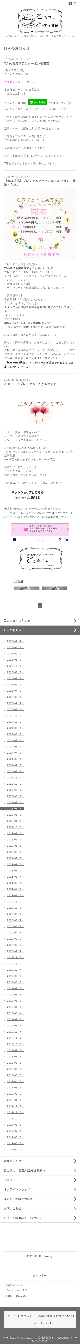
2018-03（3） (15, 1087)
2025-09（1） (15, 672)
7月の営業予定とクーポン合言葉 (27, 63)
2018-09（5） (15, 1050)
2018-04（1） (15, 1081)
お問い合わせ (12, 1208)
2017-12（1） (15, 1106)
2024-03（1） (15, 759)
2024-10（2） (15, 722)
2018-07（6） (15, 1063)
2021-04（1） (15, 889)
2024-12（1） (15, 715)
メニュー (10, 1179)
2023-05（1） (15, 815)
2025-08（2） (15, 678)
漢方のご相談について (18, 1198)
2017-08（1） (15, 1125)
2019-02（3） (15, 1019)
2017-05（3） (15, 1143)
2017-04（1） (15, 1149)
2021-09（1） (15, 864)
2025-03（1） (15, 697)
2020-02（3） (15, 945)
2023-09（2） (15, 790)
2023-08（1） (15, 796)
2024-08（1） (15, 734)
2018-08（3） (15, 1056)
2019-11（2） (15, 963)
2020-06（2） (15, 920)
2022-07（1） (15, 839)
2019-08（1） (15, 982)
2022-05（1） (15, 846)
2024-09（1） (15, 728)
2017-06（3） (15, 1137)
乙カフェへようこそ (17, 620)
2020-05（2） (15, 926)
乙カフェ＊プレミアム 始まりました (30, 384)
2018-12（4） (15, 1032)
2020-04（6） (15, 932)
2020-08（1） (15, 914)
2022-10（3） (15, 827)
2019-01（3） (15, 1025)
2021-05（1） (15, 883)
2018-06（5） (15, 1069)
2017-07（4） (15, 1131)
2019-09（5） (15, 976)
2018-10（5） (15, 1044)
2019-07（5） (15, 988)
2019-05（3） (15, 1001)
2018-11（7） (15, 1038)
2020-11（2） (15, 901)
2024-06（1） (15, 746)
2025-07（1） (15, 684)
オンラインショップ (17, 1189)
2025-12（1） (15, 666)
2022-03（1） (15, 852)
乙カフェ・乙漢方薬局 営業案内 (25, 1170)
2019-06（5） (15, 994)
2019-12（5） (15, 957)
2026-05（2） (15, 647)
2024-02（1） (15, 765)
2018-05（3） (15, 1075)
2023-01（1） (15, 821)
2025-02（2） (15, 703)
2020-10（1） (15, 908)
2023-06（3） (15, 808)
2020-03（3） (15, 939)
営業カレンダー (13, 81)
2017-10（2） (15, 1118)
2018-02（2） (15, 1094)
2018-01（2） (15, 1100)
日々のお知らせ (14, 630)
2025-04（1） (15, 691)
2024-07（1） (15, 740)
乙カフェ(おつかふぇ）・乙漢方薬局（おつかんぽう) (40, 1337)
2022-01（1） (15, 858)
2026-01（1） (15, 660)
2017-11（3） (15, 1112)
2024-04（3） (15, 753)
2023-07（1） (15, 802)
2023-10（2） (15, 784)
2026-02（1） (15, 653)
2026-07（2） (15, 641)
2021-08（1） (15, 870)
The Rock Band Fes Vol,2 (23, 1217)
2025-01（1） (15, 709)
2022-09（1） (15, 833)
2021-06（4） (15, 877)
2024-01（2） (15, 771)
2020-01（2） (15, 951)
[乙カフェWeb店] (27, 495)
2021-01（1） (15, 895)
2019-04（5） (15, 1007)
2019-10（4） (15, 970)
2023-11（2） (15, 777)
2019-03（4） (15, 1013)
